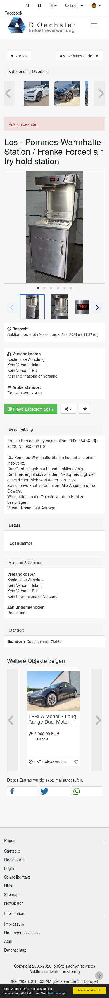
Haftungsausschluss (22, 932)
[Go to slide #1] (32, 306)
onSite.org (71, 971)
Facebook (13, 13)
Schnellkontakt (17, 877)
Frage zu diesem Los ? (33, 409)
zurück (21, 55)
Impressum (14, 924)
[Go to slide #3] (87, 306)
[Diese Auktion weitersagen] (68, 409)
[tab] (37, 288)
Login (9, 868)
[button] (27, 5)
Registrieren (15, 859)
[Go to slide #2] (59, 306)
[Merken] (84, 409)
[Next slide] (96, 227)
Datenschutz (15, 950)
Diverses (40, 71)
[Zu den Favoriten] (76, 761)
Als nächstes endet (77, 55)
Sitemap (11, 894)
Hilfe (8, 885)
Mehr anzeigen (57, 993)
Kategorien (18, 71)
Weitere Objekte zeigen (36, 660)
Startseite (12, 851)
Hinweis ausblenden (90, 990)
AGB (8, 941)
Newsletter (13, 903)
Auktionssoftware (44, 971)
